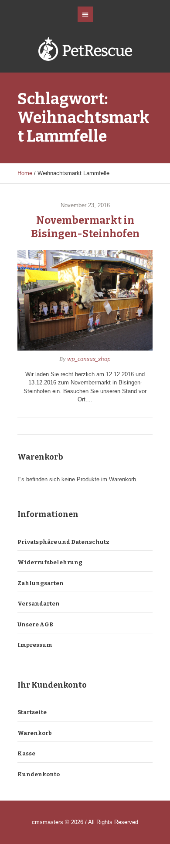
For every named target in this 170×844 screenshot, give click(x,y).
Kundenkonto (38, 774)
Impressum (34, 645)
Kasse (26, 753)
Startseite (32, 712)
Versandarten (38, 603)
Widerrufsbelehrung (49, 562)
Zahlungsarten (40, 583)
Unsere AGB (35, 624)
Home (24, 173)
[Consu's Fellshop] (85, 50)
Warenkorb (34, 733)
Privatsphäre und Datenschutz (63, 542)
